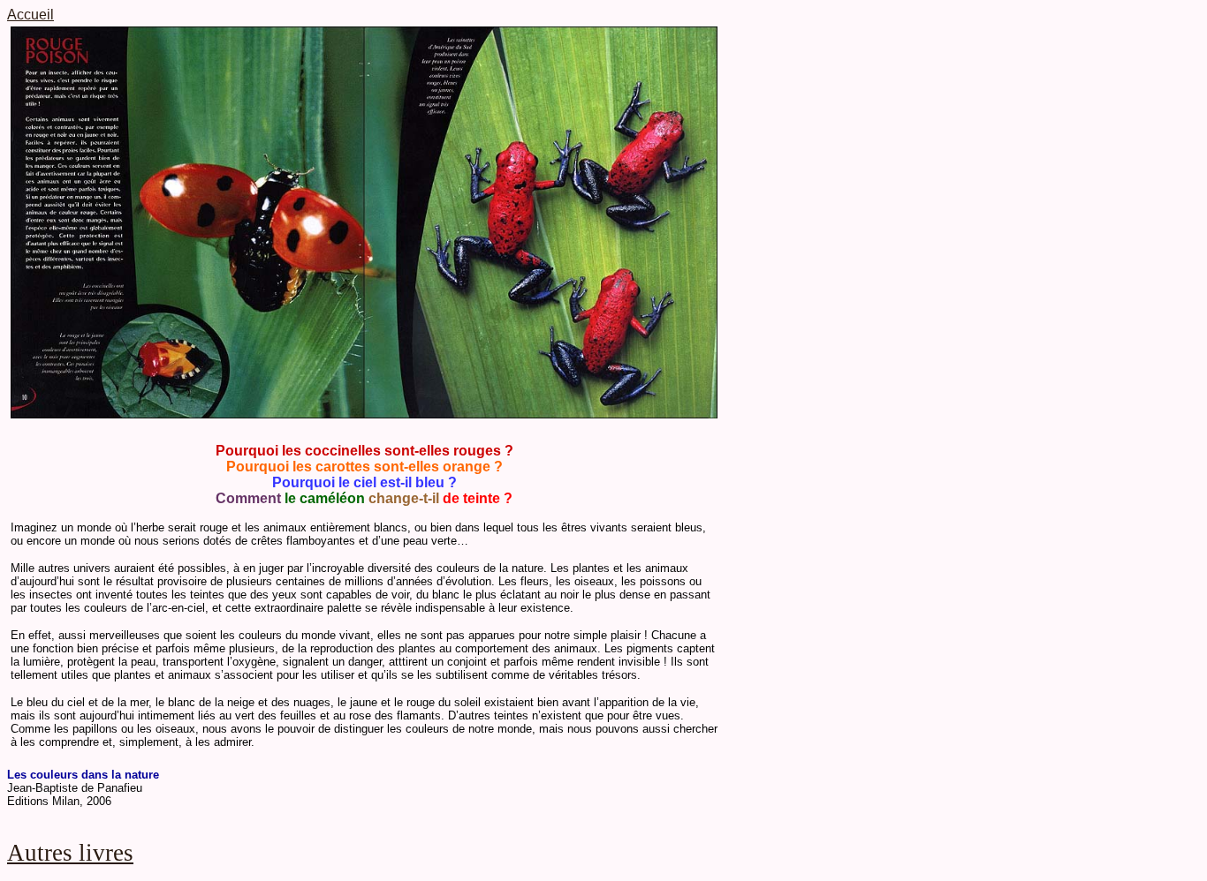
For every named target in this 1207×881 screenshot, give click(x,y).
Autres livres (70, 853)
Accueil (30, 14)
